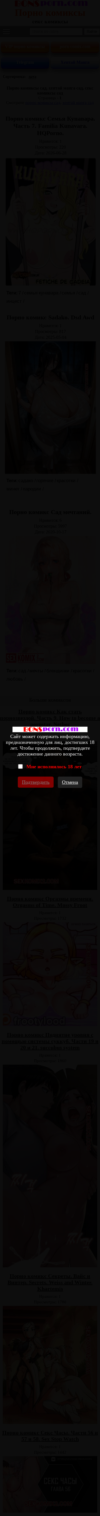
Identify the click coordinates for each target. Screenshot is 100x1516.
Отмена (70, 782)
